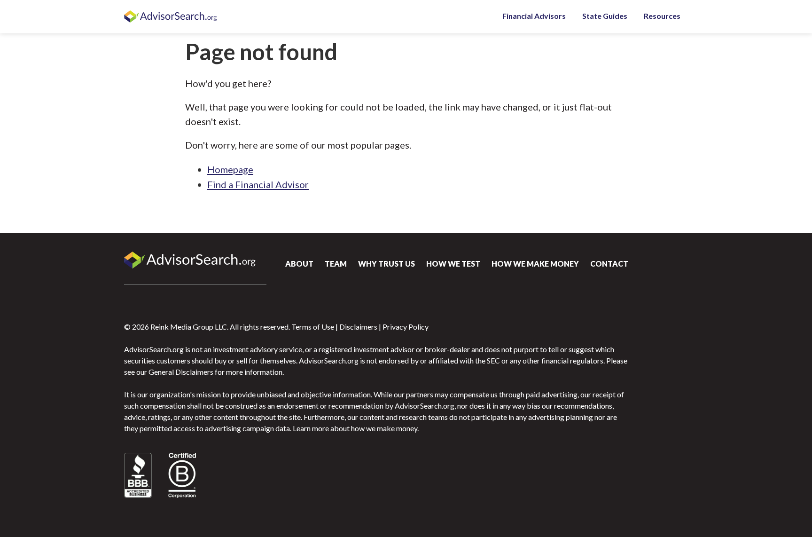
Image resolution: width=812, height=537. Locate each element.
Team (336, 263)
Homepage (230, 169)
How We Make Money (535, 263)
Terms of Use (312, 326)
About (299, 263)
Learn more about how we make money (355, 428)
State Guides (604, 15)
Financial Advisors (534, 15)
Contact (609, 263)
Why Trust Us (386, 263)
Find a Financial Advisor (258, 184)
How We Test (453, 263)
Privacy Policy (406, 326)
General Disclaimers (180, 371)
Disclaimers (358, 326)
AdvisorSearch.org (171, 17)
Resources (662, 15)
